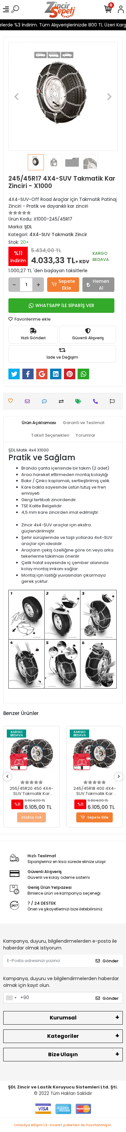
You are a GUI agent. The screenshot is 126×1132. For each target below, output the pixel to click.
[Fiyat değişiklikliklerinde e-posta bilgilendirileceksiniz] (80, 401)
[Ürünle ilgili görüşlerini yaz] (46, 401)
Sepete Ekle (66, 284)
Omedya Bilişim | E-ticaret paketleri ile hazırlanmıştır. (63, 1124)
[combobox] (11, 997)
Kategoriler (63, 1036)
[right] (118, 777)
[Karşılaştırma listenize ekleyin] (62, 401)
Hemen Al (101, 284)
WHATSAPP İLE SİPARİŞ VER (64, 305)
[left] (7, 777)
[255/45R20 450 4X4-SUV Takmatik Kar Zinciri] (31, 754)
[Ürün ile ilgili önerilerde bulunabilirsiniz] (114, 401)
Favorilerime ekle (32, 319)
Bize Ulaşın (63, 1054)
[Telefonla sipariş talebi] (97, 401)
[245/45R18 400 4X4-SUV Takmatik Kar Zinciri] (94, 754)
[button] (16, 96)
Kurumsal (63, 1017)
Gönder (110, 961)
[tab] (39, 422)
